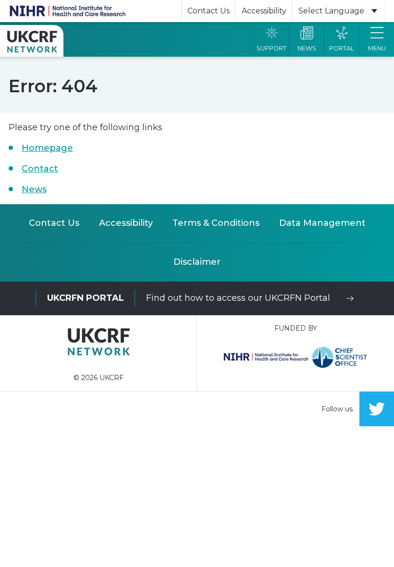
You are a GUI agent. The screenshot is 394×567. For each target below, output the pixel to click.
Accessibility (264, 10)
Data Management (322, 223)
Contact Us (208, 10)
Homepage (47, 148)
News (34, 189)
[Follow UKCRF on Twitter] (376, 409)
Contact (40, 168)
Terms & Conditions (215, 223)
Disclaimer (197, 262)
